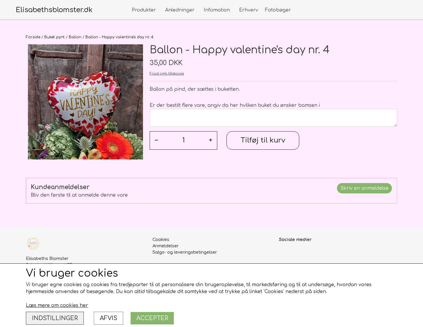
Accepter (152, 318)
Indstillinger (55, 318)
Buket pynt (54, 37)
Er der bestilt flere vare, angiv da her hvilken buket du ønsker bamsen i (235, 105)
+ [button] (210, 140)
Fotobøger (278, 10)
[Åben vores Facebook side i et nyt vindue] (284, 253)
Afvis (108, 318)
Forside (33, 37)
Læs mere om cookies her (57, 305)
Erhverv (248, 10)
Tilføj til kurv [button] (263, 140)
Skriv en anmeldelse (364, 188)
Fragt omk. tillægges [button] (167, 73)
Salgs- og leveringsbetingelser (185, 252)
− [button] (156, 140)
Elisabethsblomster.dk (54, 10)
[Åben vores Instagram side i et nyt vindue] (296, 253)
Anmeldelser (166, 246)
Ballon (75, 37)
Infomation (217, 10)
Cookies (161, 239)
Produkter (144, 10)
